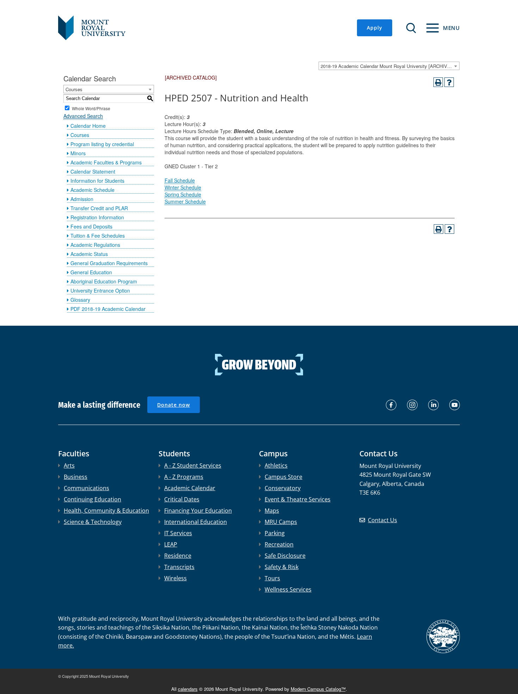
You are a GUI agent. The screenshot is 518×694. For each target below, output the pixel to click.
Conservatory (283, 488)
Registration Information (97, 217)
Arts (69, 465)
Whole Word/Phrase (91, 108)
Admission (81, 198)
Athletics (276, 465)
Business (75, 477)
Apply (374, 27)
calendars (188, 689)
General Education (91, 272)
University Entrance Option (100, 290)
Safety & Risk (281, 567)
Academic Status (89, 253)
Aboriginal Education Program (103, 281)
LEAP (170, 544)
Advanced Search (83, 115)
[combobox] (389, 66)
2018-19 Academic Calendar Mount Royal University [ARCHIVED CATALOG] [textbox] (390, 66)
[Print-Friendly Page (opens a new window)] (438, 82)
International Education (195, 522)
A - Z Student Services (192, 465)
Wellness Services (288, 589)
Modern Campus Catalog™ (318, 689)
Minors (78, 153)
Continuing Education (92, 499)
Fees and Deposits (91, 226)
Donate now (173, 404)
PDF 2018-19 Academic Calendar (108, 308)
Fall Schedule (180, 180)
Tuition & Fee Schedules (97, 235)
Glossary (80, 299)
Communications (86, 488)
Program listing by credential (102, 144)
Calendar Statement (92, 171)
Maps (272, 510)
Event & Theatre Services (298, 499)
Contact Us (382, 520)
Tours (272, 578)
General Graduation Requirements (109, 263)
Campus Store (283, 477)
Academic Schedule (92, 189)
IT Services (178, 533)
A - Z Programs (183, 477)
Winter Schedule (183, 187)
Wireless (175, 578)
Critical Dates (181, 499)
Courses (79, 134)
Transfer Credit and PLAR (99, 208)
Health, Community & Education (106, 510)
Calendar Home (88, 125)
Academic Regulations (95, 244)
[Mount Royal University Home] (91, 27)
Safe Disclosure (285, 555)
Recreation (279, 544)
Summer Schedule (185, 201)
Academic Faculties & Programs (106, 162)
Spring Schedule (183, 194)
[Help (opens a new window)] (449, 82)
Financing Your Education (198, 510)
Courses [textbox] (74, 89)
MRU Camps (281, 522)
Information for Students (97, 180)
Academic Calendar (189, 488)
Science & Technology (93, 522)
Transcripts (179, 567)
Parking (275, 533)
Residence (177, 555)
